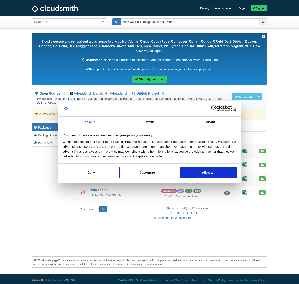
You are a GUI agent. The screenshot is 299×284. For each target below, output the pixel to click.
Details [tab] (150, 122)
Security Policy (216, 280)
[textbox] (67, 22)
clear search (165, 217)
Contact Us (241, 280)
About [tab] (210, 122)
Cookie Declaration (151, 280)
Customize (147, 172)
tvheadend (118, 93)
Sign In (243, 8)
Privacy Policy (198, 280)
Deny (91, 172)
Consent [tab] (88, 122)
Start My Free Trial (151, 79)
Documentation (222, 8)
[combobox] (69, 21)
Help (230, 280)
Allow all (208, 172)
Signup (260, 8)
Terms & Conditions (175, 280)
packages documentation (148, 264)
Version (128, 280)
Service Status (259, 280)
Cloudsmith (58, 280)
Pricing (204, 8)
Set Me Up (245, 97)
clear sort (184, 217)
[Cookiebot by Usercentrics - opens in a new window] (219, 109)
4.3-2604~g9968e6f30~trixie (109, 195)
